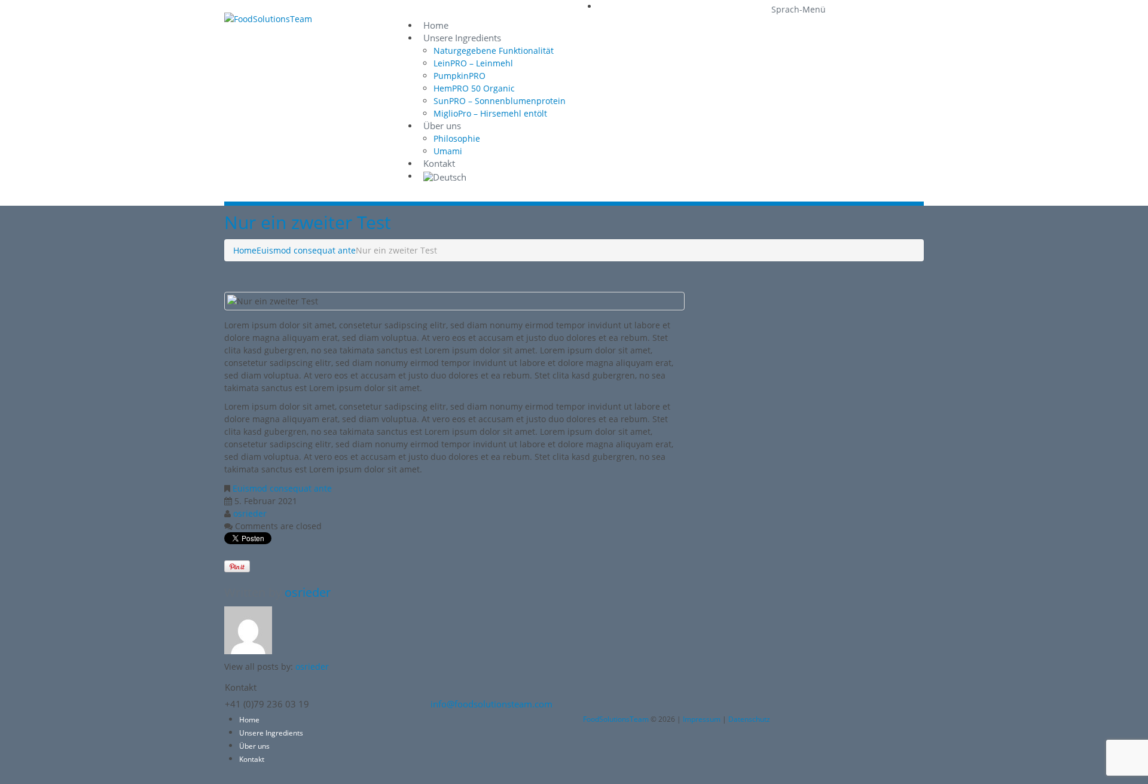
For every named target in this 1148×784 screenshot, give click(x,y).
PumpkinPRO (459, 75)
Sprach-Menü (798, 9)
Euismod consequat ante (306, 250)
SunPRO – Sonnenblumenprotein (499, 100)
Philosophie (456, 138)
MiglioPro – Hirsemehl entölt (490, 113)
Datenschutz (749, 719)
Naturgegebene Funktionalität (493, 50)
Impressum (701, 719)
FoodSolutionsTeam (616, 719)
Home (435, 25)
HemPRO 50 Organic (474, 88)
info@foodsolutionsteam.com (491, 704)
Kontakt (439, 163)
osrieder (250, 513)
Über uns (442, 126)
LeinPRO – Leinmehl (473, 63)
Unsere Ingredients (462, 38)
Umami (447, 151)
